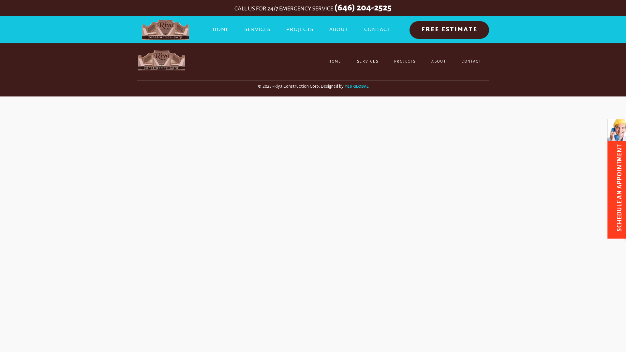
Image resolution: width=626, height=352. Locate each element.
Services (258, 29)
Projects (300, 29)
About (339, 29)
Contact (377, 29)
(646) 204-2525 (363, 7)
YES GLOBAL (356, 87)
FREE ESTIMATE (449, 29)
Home (221, 29)
